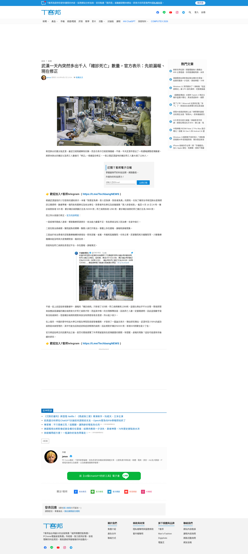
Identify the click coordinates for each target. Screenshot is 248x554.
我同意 (200, 3)
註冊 (203, 12)
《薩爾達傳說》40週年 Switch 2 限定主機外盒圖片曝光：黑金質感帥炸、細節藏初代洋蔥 (189, 97)
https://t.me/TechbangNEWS (101, 194)
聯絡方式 (112, 538)
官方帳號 (99, 492)
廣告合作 (112, 534)
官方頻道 (116, 492)
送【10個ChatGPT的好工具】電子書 (99, 476)
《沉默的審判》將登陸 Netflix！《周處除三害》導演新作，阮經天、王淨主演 (83, 416)
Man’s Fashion (165, 534)
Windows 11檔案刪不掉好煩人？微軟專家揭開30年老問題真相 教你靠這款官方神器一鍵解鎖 (189, 139)
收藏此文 (79, 77)
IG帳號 (149, 492)
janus (49, 77)
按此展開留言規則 (72, 511)
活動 (101, 21)
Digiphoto (162, 538)
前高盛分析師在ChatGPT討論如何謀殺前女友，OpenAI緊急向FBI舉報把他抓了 (85, 420)
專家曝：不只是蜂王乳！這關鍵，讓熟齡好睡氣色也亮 (72, 424)
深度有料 (142, 21)
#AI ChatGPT (129, 21)
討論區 (111, 21)
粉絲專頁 (82, 492)
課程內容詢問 (189, 534)
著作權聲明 (138, 534)
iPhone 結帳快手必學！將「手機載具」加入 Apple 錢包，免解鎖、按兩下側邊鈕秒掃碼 (189, 148)
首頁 (43, 61)
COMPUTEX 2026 (159, 21)
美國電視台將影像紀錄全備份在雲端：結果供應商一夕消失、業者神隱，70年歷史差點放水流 (92, 429)
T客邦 (161, 529)
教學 (87, 21)
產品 (54, 21)
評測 (81, 21)
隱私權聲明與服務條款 (143, 529)
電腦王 (161, 542)
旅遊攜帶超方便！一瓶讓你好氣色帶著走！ (66, 433)
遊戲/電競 (71, 21)
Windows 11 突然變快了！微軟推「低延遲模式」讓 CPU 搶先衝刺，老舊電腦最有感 (189, 89)
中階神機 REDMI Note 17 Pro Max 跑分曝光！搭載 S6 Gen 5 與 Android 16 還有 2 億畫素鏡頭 (189, 131)
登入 (197, 12)
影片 (94, 21)
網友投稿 (187, 542)
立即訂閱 (143, 183)
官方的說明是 (73, 215)
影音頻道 (133, 492)
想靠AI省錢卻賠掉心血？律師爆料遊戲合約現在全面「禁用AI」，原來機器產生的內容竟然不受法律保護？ (189, 114)
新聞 (45, 21)
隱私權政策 (157, 3)
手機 (62, 21)
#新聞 (45, 441)
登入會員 (67, 508)
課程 (118, 21)
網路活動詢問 (189, 538)
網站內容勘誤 (189, 529)
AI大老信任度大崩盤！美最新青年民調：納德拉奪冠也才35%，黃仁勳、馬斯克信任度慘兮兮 (188, 122)
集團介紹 (112, 529)
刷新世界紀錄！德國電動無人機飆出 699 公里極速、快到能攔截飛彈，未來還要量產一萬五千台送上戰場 (188, 72)
